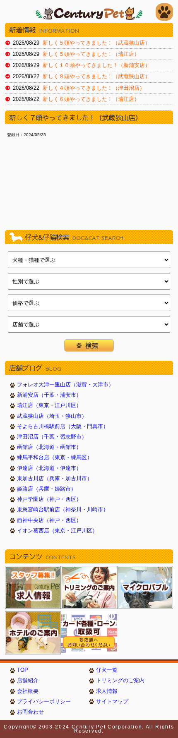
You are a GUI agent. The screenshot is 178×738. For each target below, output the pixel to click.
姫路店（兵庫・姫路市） (46, 489)
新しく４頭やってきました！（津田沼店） (94, 88)
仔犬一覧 (107, 670)
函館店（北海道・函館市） (49, 447)
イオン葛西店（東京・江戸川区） (57, 531)
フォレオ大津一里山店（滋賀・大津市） (65, 385)
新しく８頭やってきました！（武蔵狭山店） (96, 76)
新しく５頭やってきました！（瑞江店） (91, 54)
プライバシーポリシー (44, 701)
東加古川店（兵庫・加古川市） (54, 479)
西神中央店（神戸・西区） (49, 520)
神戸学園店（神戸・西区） (49, 499)
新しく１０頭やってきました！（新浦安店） (96, 65)
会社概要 (27, 691)
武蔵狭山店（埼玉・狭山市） (52, 416)
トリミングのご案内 (120, 680)
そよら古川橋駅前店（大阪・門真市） (62, 426)
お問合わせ (30, 712)
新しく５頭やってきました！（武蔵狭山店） (96, 43)
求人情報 (107, 691)
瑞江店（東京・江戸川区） (49, 405)
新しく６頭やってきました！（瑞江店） (91, 99)
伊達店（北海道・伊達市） (49, 468)
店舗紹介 (27, 680)
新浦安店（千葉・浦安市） (49, 395)
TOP (22, 670)
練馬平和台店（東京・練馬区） (54, 457)
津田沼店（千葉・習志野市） (52, 437)
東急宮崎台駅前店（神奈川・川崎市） (62, 510)
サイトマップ (112, 701)
